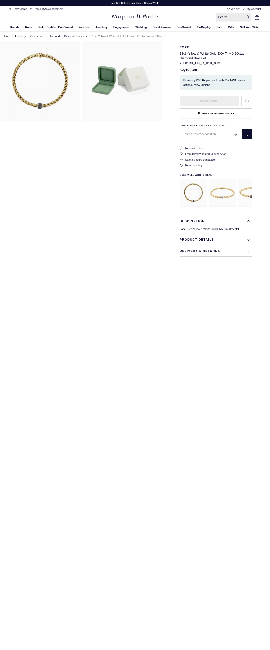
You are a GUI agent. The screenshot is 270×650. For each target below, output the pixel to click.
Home (6, 36)
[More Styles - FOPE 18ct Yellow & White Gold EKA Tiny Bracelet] (222, 192)
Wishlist (235, 8)
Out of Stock (209, 101)
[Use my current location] (235, 134)
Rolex (29, 27)
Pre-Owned (184, 27)
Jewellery (101, 27)
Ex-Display (204, 27)
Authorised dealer (194, 148)
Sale (219, 27)
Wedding (141, 27)
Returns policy (193, 165)
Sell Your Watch (250, 27)
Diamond (54, 36)
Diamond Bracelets (75, 36)
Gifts (231, 27)
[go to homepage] (135, 17)
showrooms (19, 8)
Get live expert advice (218, 113)
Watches (84, 27)
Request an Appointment (48, 8)
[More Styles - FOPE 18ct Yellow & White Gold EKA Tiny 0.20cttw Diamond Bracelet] (193, 192)
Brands (14, 27)
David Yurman (162, 27)
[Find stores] (247, 134)
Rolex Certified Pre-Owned (55, 27)
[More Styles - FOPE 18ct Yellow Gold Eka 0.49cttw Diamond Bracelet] (251, 192)
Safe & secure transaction (200, 159)
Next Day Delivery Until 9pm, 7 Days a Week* (135, 3)
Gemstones (37, 36)
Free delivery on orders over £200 (205, 153)
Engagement (121, 27)
